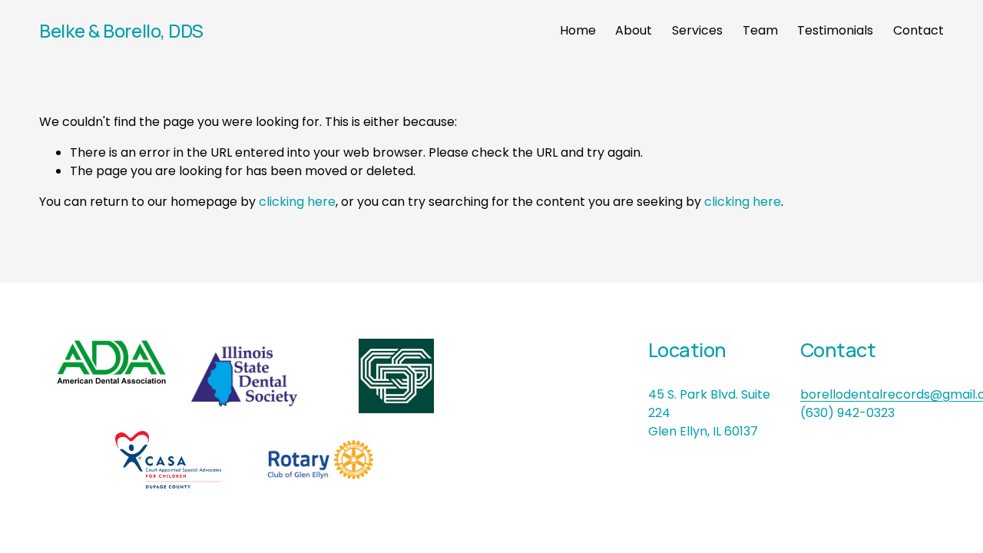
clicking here (297, 201)
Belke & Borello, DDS (121, 30)
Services (697, 30)
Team (760, 30)
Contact (918, 30)
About (633, 30)
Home (578, 30)
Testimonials (835, 30)
